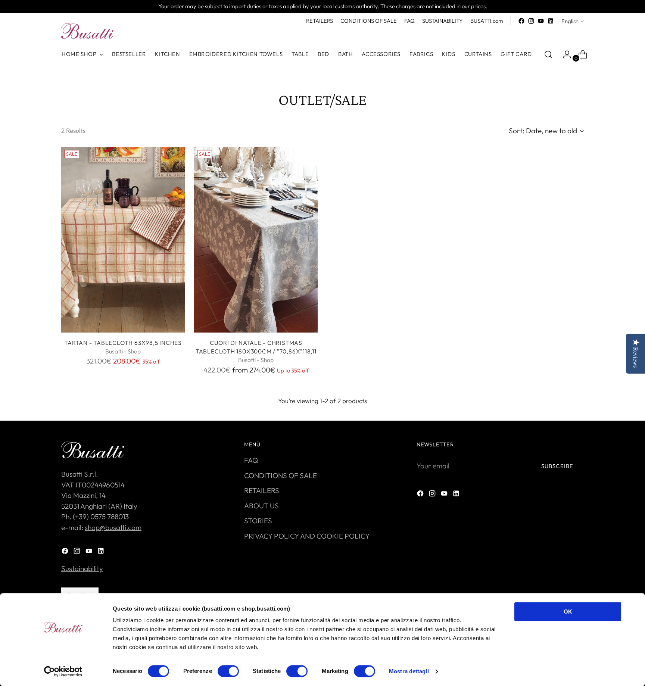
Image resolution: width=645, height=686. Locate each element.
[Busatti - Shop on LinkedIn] (550, 21)
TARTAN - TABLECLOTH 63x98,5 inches (123, 342)
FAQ (251, 460)
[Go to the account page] (564, 54)
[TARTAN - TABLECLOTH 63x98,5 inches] (123, 240)
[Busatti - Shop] (87, 31)
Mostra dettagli (409, 671)
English (570, 21)
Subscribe (557, 466)
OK (568, 611)
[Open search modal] (548, 54)
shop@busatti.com (113, 527)
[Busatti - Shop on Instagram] (531, 21)
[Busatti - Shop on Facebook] (521, 21)
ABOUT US (261, 505)
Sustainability (82, 568)
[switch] (228, 671)
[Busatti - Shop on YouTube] (541, 21)
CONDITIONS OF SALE (280, 475)
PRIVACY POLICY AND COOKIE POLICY (307, 535)
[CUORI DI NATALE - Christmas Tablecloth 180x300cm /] (256, 240)
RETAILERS (261, 490)
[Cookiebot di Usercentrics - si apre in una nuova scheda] (63, 671)
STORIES (258, 520)
